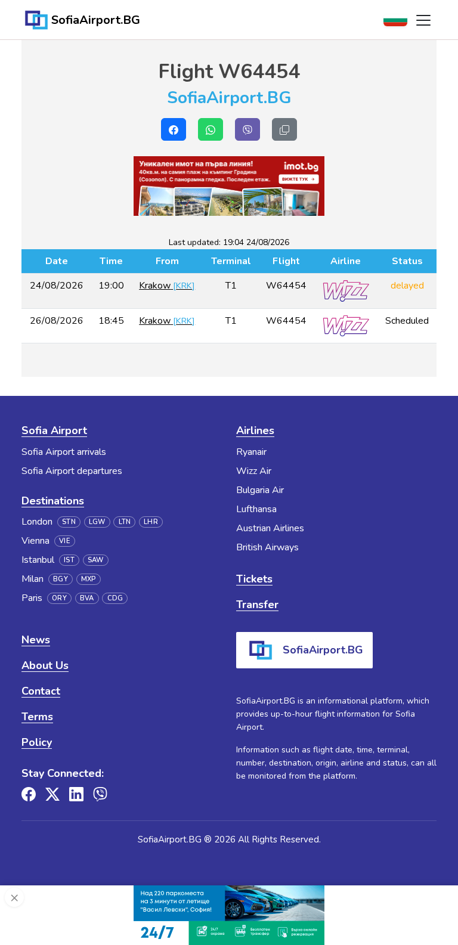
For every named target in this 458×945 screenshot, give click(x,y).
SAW (96, 560)
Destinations (52, 501)
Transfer (257, 604)
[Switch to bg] (395, 20)
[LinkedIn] (76, 794)
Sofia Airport (54, 430)
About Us (45, 665)
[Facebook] (28, 794)
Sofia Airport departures (71, 471)
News (35, 640)
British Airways (267, 547)
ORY (59, 598)
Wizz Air (253, 471)
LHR (151, 522)
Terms (37, 716)
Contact (40, 691)
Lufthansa (256, 509)
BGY (60, 579)
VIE (64, 541)
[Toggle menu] (423, 20)
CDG (115, 598)
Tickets (254, 579)
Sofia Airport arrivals (63, 451)
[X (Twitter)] (52, 794)
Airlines (255, 430)
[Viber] (100, 794)
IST (69, 560)
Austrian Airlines (270, 528)
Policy (36, 742)
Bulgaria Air (260, 490)
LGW (97, 522)
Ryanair (251, 451)
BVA (87, 598)
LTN (125, 522)
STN (69, 522)
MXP (88, 579)
